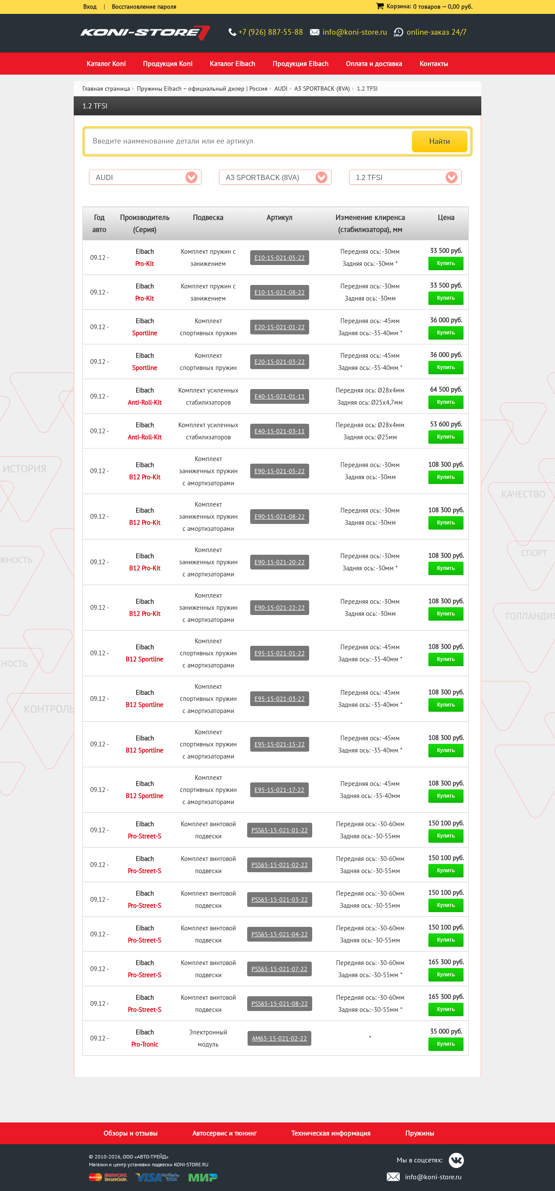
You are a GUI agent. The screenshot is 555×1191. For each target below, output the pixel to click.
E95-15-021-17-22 (279, 790)
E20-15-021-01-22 (280, 327)
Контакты (434, 63)
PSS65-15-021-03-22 (279, 899)
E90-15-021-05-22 (280, 471)
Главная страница (106, 88)
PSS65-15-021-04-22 (279, 934)
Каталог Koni (106, 63)
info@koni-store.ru (355, 32)
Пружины (419, 1133)
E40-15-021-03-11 (280, 431)
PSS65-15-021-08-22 (279, 1004)
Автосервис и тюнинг (225, 1133)
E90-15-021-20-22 (280, 562)
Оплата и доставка (374, 63)
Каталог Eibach (232, 63)
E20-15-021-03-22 (280, 362)
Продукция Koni (168, 63)
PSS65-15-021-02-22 (279, 865)
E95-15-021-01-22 (280, 653)
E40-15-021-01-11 (280, 396)
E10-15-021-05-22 (280, 258)
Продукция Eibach (301, 63)
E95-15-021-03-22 (280, 699)
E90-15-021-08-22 (280, 516)
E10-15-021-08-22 (280, 292)
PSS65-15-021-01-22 (279, 830)
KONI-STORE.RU (191, 1164)
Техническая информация (331, 1133)
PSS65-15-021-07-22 (279, 969)
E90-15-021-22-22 (280, 608)
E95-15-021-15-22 (280, 744)
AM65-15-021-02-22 (279, 1038)
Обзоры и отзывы (131, 1133)
